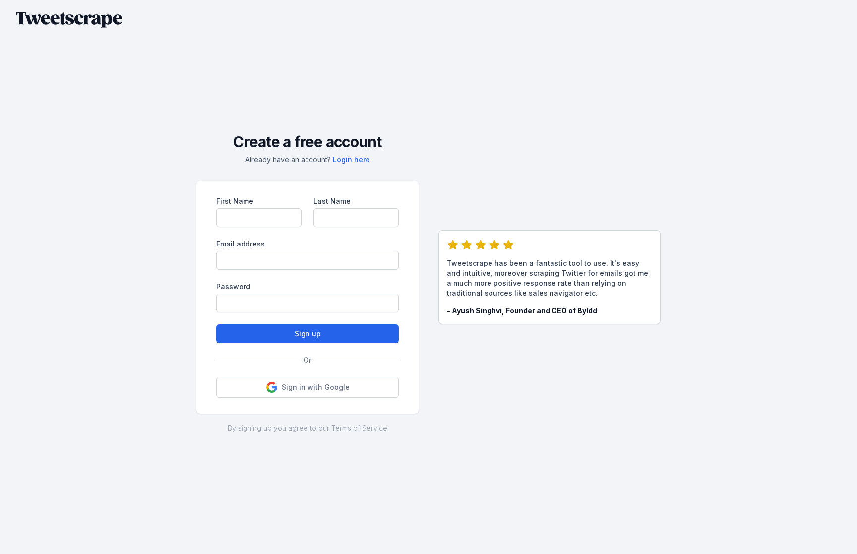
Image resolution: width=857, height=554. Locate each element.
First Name (234, 201)
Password (233, 286)
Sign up (308, 333)
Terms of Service (359, 428)
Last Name (332, 201)
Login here (351, 159)
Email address (240, 244)
